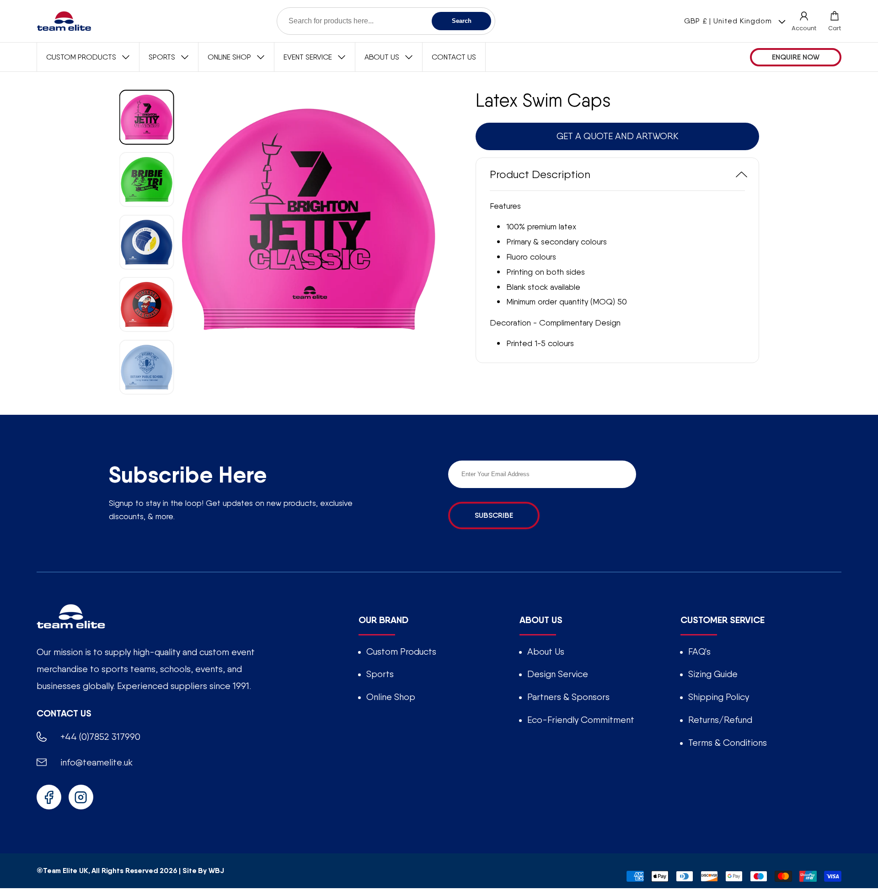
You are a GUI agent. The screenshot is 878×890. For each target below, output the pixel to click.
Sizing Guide (713, 673)
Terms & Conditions (727, 742)
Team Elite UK (65, 870)
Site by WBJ (203, 870)
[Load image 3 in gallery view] (146, 241)
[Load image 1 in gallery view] (146, 117)
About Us (545, 651)
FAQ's (699, 651)
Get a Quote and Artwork (618, 135)
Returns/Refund (720, 719)
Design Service (557, 673)
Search (461, 20)
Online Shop (390, 696)
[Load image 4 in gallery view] (146, 304)
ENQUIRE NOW (795, 57)
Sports (380, 673)
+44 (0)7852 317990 (100, 736)
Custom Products (401, 651)
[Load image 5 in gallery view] (146, 366)
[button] (834, 21)
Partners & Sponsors (568, 696)
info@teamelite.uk (96, 762)
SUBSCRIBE (494, 515)
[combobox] (386, 21)
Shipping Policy (718, 696)
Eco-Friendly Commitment (580, 719)
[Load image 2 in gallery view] (146, 179)
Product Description (540, 174)
